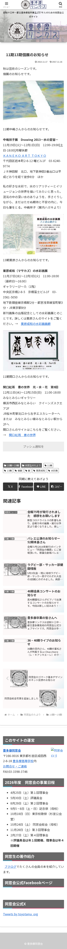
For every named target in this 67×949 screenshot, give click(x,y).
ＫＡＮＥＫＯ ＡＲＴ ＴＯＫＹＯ (24, 155)
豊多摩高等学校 (23, 761)
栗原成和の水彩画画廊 (36, 323)
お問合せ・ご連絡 (15, 766)
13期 (9, 470)
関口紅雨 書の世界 (22, 435)
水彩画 (54, 470)
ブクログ (10, 866)
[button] (56, 487)
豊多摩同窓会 (12, 750)
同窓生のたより (33, 465)
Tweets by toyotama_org (20, 914)
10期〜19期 (13, 465)
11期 (49, 465)
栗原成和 (40, 470)
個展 (20, 470)
